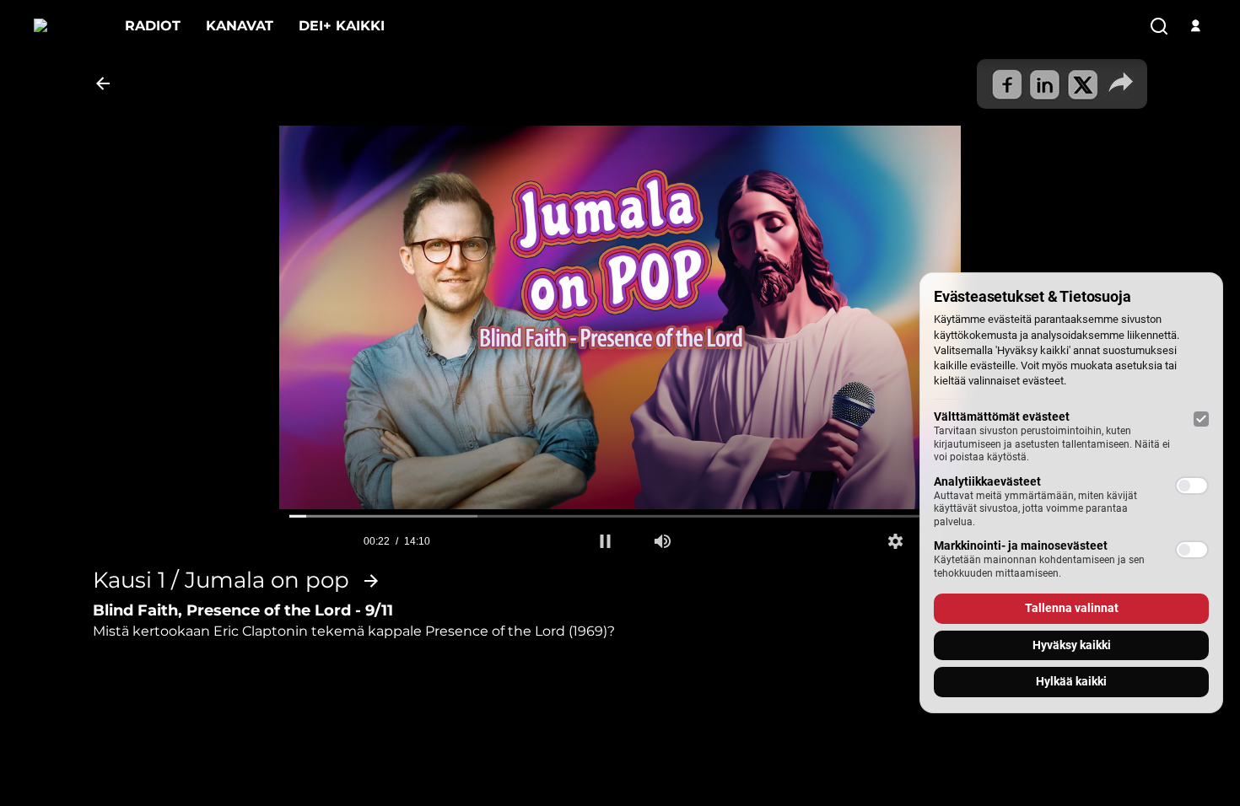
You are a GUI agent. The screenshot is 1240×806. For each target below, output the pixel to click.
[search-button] (1159, 27)
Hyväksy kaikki (1071, 645)
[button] (605, 541)
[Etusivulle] (67, 26)
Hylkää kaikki (1071, 681)
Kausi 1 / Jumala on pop (221, 581)
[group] (662, 541)
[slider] (620, 516)
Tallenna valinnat (1072, 608)
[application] (620, 317)
